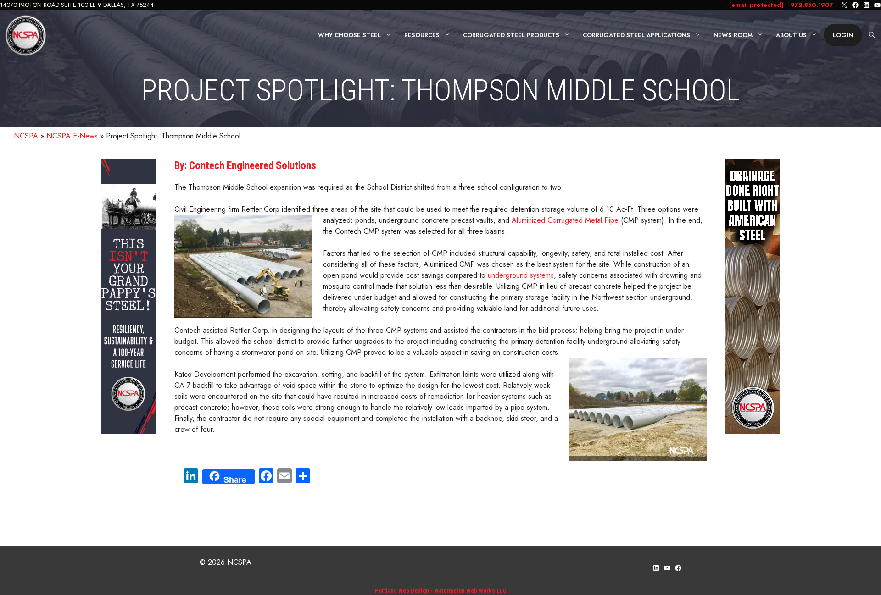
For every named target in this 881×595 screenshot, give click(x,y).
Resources (422, 35)
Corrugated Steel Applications (636, 35)
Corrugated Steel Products (511, 35)
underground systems (521, 275)
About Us (791, 35)
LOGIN (843, 35)
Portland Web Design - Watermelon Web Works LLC (441, 590)
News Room (733, 35)
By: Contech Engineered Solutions (245, 166)
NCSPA (26, 136)
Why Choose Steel (349, 35)
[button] (871, 35)
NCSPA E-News (72, 136)
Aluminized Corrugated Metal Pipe (565, 220)
